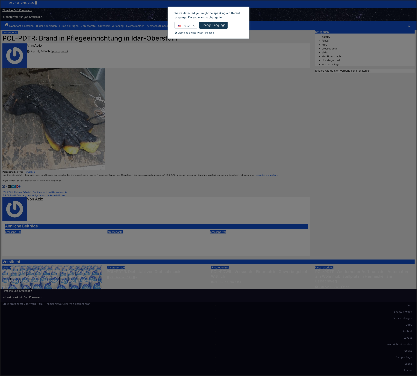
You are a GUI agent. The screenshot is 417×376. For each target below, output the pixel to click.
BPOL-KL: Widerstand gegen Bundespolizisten (150, 236)
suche (408, 363)
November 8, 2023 (18, 286)
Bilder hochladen (46, 25)
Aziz (38, 45)
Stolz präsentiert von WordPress (22, 303)
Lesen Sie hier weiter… (267, 175)
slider (325, 52)
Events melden (135, 25)
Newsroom (30, 172)
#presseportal (59, 51)
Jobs (409, 324)
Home (408, 305)
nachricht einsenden (399, 344)
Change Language (213, 25)
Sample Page (404, 357)
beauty (326, 36)
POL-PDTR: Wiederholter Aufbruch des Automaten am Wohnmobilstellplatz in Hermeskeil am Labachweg (361, 276)
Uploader (406, 370)
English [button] (186, 26)
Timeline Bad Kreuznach (17, 10)
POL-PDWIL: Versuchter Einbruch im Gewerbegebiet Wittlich (259, 274)
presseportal (10, 32)
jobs (324, 44)
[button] (409, 25)
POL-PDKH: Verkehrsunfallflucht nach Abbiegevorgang (245, 238)
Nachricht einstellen (21, 25)
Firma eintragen (69, 25)
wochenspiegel (331, 64)
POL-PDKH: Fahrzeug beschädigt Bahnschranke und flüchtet (35, 195)
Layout (407, 337)
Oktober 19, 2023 (121, 277)
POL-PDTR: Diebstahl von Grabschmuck (143, 271)
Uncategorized (331, 60)
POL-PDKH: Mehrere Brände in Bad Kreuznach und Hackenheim (33, 192)
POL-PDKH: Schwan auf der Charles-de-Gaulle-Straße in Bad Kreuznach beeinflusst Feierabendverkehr (49, 241)
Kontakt (407, 331)
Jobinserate (88, 25)
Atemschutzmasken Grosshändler (167, 25)
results (408, 350)
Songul (37, 286)
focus (325, 40)
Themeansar (82, 303)
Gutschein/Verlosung (111, 25)
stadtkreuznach (331, 56)
